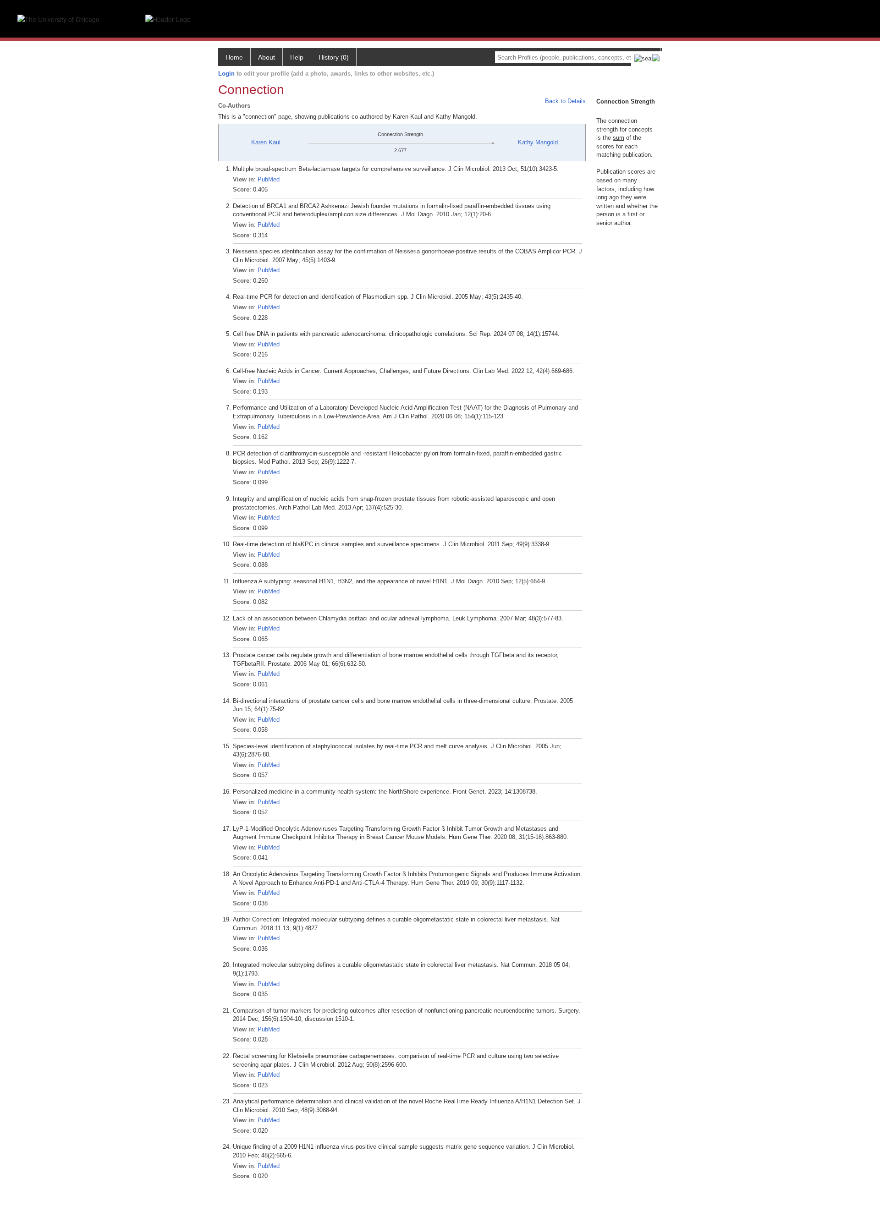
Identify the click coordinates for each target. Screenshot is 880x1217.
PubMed (269, 179)
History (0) (334, 57)
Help (296, 57)
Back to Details (565, 101)
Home (234, 57)
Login (226, 73)
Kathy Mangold (538, 142)
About (266, 57)
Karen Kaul (265, 142)
